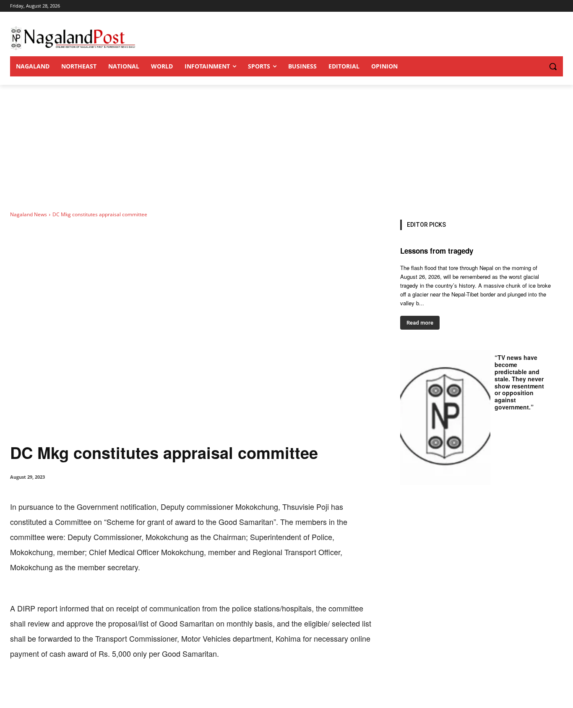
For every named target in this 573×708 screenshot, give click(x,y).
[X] (87, 687)
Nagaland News (28, 214)
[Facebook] (68, 687)
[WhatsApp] (106, 687)
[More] (184, 687)
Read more (419, 323)
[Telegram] (164, 687)
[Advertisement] (286, 148)
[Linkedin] (125, 687)
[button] (536, 66)
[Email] (145, 687)
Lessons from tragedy (436, 251)
